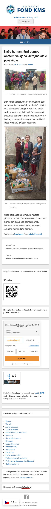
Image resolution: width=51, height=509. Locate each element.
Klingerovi (9, 441)
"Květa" (8, 421)
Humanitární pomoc (13, 438)
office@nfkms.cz (26, 477)
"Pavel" (8, 424)
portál (39, 393)
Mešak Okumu (11, 446)
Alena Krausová (11, 426)
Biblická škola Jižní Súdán (15, 432)
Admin (30, 64)
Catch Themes (32, 505)
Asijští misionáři (11, 429)
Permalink (38, 234)
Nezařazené (18, 234)
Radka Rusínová (11, 464)
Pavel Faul (9, 452)
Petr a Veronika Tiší (13, 455)
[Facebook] (26, 497)
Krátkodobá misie (12, 444)
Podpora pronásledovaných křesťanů (19, 461)
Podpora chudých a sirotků (16, 458)
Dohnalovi (9, 435)
